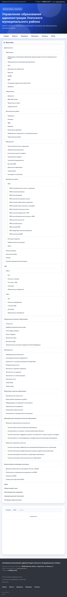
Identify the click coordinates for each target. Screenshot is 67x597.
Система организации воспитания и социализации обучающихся (26, 454)
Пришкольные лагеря (14, 103)
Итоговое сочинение (13, 279)
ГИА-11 (8, 271)
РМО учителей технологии (16, 220)
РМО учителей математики (17, 191)
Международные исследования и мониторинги (19, 403)
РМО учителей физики (15, 195)
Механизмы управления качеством (16, 443)
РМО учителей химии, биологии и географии (22, 206)
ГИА (5, 266)
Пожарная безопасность (13, 365)
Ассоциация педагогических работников (19, 83)
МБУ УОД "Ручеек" (13, 99)
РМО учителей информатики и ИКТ (19, 213)
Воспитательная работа (12, 111)
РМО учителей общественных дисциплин (21, 202)
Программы (11, 116)
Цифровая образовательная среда (16, 327)
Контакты (45, 36)
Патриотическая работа (14, 137)
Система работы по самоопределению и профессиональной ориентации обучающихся (32, 438)
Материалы (34, 36)
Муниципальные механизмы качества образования (20, 418)
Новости (14, 36)
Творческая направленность (16, 160)
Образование (9, 52)
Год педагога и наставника (15, 174)
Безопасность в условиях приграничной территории (21, 361)
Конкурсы (10, 119)
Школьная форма (11, 250)
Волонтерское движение (14, 130)
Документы (24, 36)
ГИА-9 (7, 294)
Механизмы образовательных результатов (18, 423)
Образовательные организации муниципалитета (21, 62)
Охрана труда (10, 386)
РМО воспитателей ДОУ (16, 234)
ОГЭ (9, 298)
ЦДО (9, 79)
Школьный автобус (11, 254)
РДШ (9, 123)
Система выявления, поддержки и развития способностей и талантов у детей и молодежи (33, 434)
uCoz (3, 594)
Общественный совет (11, 488)
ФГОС (6, 484)
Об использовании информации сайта (12, 577)
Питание (8, 257)
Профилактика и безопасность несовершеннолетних (22, 133)
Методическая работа (12, 179)
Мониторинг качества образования (15, 391)
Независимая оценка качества (14, 410)
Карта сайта (5, 582)
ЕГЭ (9, 275)
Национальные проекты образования (16, 319)
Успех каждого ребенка (12, 330)
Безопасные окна (11, 379)
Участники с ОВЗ (12, 282)
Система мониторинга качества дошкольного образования (24, 458)
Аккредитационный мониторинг (14, 496)
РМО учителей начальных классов (19, 209)
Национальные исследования (14, 406)
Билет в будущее (10, 334)
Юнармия (10, 126)
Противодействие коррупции (13, 492)
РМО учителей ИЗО (14, 227)
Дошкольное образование (15, 167)
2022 (14, 510)
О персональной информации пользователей (14, 579)
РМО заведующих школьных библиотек (20, 230)
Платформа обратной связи (13, 500)
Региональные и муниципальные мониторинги (19, 413)
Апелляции (11, 286)
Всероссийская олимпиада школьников (16, 464)
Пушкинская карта (11, 338)
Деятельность (8, 47)
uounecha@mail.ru (60, 1)
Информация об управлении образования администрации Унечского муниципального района (32, 57)
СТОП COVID (9, 382)
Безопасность (8, 350)
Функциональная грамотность (14, 395)
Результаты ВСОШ (11, 476)
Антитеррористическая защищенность (17, 358)
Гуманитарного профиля (15, 157)
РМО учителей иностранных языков (19, 198)
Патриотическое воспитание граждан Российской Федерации (23, 345)
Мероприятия (10, 141)
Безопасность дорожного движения (16, 368)
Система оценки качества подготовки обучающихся (22, 427)
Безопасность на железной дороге (15, 375)
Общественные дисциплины (16, 149)
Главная (6, 36)
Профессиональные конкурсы (16, 242)
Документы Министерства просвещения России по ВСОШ (22, 468)
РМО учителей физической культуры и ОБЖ (21, 216)
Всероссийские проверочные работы (16, 399)
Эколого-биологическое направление (18, 146)
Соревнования (12, 171)
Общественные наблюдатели (16, 289)
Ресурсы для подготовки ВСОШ (15, 479)
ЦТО (9, 65)
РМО (9, 183)
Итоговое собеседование (15, 302)
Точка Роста (9, 323)
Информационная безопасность (15, 354)
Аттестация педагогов (14, 239)
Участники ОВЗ (12, 305)
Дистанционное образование (16, 69)
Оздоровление (10, 91)
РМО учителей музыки (15, 223)
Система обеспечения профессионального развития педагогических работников (30, 451)
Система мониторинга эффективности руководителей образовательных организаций (32, 447)
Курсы (9, 246)
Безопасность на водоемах (13, 372)
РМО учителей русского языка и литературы (22, 188)
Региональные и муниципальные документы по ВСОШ (21, 472)
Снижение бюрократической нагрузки (16, 261)
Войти (53, 36)
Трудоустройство (12, 106)
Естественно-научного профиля (17, 153)
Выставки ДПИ (12, 164)
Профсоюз (11, 86)
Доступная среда (10, 341)
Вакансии (10, 72)
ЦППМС (10, 76)
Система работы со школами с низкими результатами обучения (26, 431)
